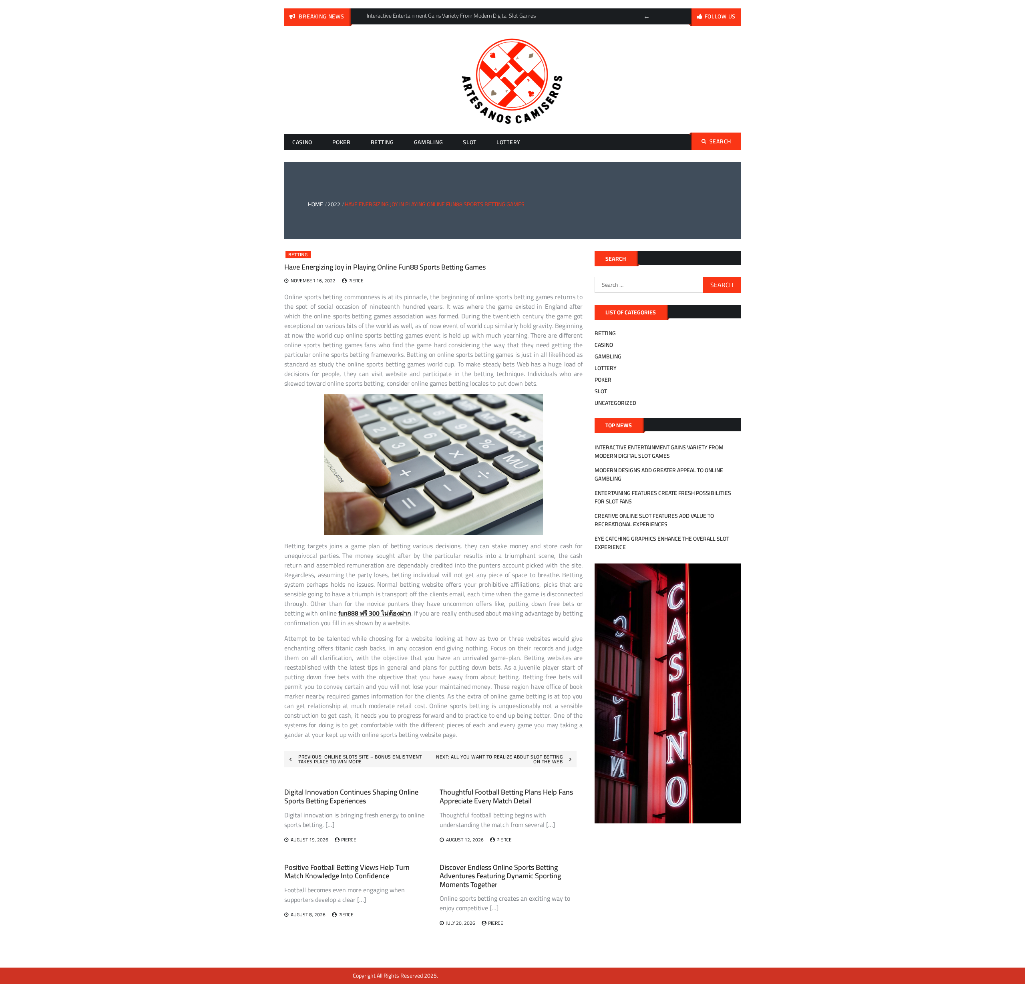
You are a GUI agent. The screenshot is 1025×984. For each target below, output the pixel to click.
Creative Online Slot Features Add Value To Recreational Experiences (654, 520)
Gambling (428, 142)
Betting (382, 142)
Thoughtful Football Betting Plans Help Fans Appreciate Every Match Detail (506, 796)
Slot (469, 142)
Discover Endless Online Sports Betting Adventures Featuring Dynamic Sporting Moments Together (500, 876)
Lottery (508, 142)
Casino (302, 142)
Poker (341, 142)
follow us (720, 16)
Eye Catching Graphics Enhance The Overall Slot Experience (662, 542)
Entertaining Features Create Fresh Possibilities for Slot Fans (663, 497)
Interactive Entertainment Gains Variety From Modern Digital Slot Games (659, 451)
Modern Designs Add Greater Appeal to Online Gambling (659, 474)
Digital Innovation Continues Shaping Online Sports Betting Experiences (351, 796)
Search (720, 141)
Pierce (356, 280)
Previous (647, 16)
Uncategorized (615, 403)
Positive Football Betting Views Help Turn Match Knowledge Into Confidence (347, 872)
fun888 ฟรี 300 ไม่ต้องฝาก (374, 613)
